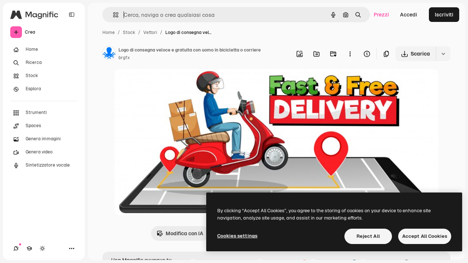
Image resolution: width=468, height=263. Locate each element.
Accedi (408, 14)
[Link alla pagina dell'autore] (109, 54)
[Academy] (29, 248)
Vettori (150, 32)
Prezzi (381, 14)
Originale (162, 83)
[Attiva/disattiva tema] (42, 248)
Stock (129, 32)
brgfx (124, 58)
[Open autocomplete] (113, 15)
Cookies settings (237, 236)
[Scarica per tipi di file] (443, 53)
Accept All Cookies (424, 236)
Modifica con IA (184, 233)
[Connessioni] (16, 248)
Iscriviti (444, 14)
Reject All (368, 236)
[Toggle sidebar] (72, 14)
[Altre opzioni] (350, 53)
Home (108, 32)
